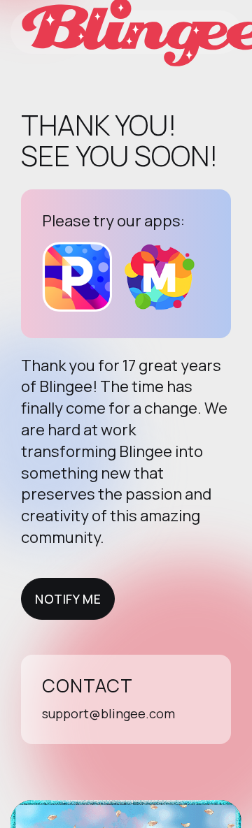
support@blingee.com (108, 713)
